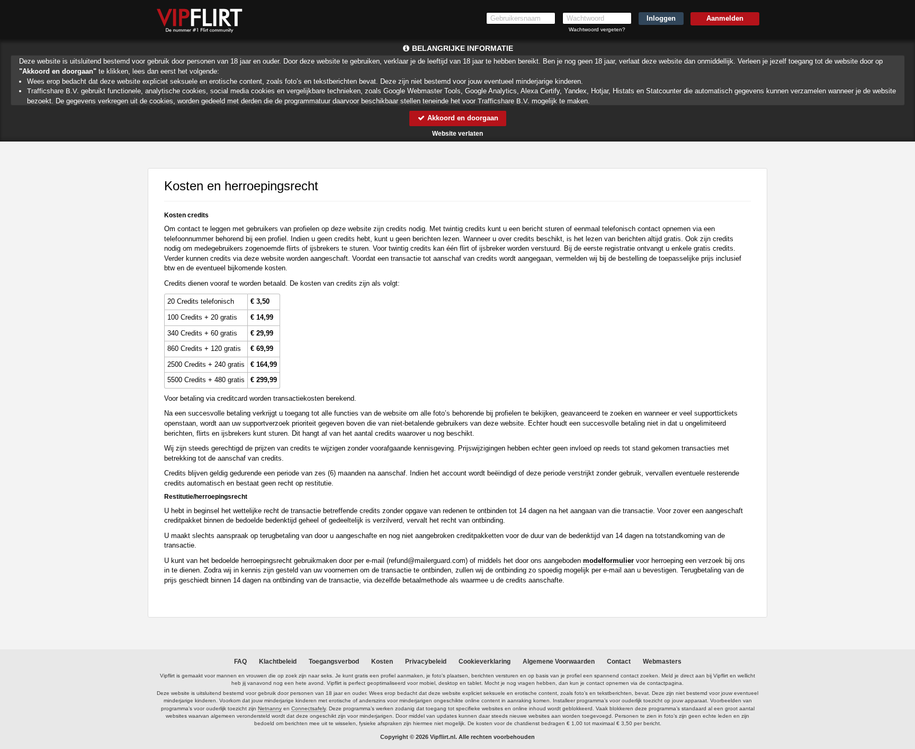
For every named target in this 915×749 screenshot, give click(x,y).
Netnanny (270, 708)
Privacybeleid (425, 661)
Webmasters (662, 661)
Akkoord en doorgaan (461, 118)
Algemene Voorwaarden (559, 661)
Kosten (382, 661)
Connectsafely (308, 708)
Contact (619, 661)
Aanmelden (724, 18)
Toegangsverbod (334, 661)
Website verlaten (457, 133)
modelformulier (608, 561)
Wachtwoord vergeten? (597, 29)
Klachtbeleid (278, 661)
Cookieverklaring (484, 661)
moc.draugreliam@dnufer (427, 561)
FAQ (240, 661)
